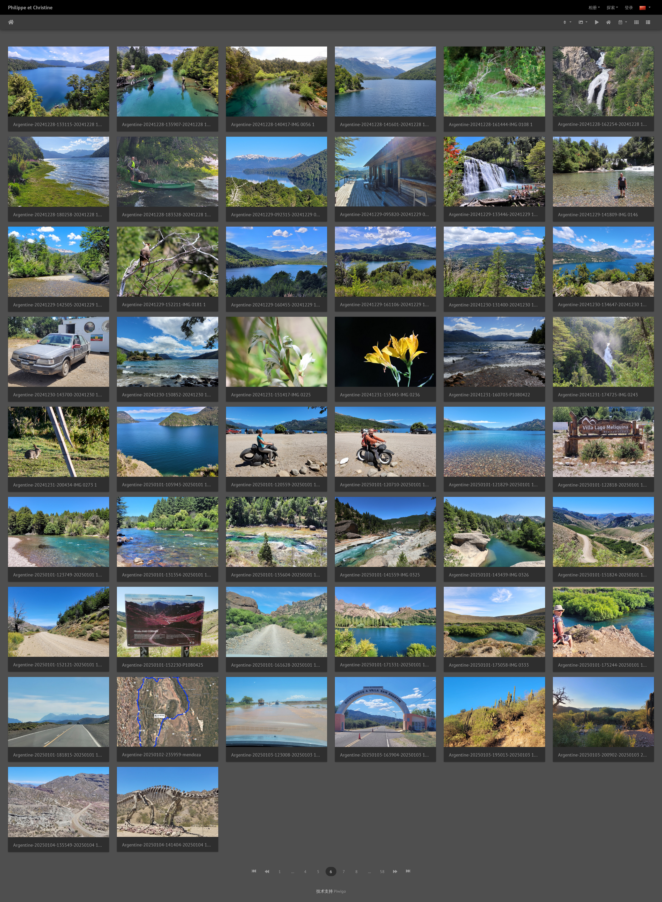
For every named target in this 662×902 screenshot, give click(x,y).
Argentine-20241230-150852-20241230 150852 (167, 394)
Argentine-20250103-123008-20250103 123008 (276, 755)
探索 (611, 7)
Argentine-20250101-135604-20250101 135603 (276, 574)
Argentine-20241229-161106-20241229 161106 (385, 304)
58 (382, 871)
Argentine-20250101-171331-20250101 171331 (385, 664)
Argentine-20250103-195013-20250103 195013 (494, 755)
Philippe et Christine (30, 7)
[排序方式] (567, 22)
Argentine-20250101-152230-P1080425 (162, 665)
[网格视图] (636, 22)
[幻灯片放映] (597, 22)
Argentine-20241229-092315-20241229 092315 (276, 214)
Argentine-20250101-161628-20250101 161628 (276, 665)
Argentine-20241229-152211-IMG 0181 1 (164, 304)
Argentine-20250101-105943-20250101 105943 (167, 484)
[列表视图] (648, 22)
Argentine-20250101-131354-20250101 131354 (167, 574)
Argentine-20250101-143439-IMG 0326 (489, 574)
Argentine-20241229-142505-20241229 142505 (58, 304)
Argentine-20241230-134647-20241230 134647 (603, 304)
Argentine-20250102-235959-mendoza (161, 754)
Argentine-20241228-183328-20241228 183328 (167, 214)
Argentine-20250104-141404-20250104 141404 (167, 844)
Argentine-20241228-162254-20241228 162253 (603, 124)
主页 (11, 22)
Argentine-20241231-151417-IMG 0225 (271, 394)
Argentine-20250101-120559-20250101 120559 (276, 484)
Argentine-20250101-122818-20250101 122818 (603, 485)
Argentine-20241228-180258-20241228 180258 (58, 214)
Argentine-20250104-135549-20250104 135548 (58, 845)
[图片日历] (622, 22)
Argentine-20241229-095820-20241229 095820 (385, 214)
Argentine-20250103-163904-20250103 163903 (385, 755)
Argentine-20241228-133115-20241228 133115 (58, 124)
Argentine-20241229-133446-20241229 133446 (494, 214)
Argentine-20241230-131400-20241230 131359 (494, 304)
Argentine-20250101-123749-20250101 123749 (58, 574)
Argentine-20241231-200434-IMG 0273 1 (55, 485)
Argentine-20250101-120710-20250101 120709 (385, 484)
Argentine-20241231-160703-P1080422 (489, 394)
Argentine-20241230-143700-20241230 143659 (58, 394)
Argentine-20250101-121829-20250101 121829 (494, 484)
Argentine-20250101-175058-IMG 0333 (489, 665)
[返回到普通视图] (609, 22)
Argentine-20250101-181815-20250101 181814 (58, 755)
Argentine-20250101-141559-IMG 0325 (380, 574)
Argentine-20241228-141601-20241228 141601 (385, 124)
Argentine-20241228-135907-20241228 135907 (167, 124)
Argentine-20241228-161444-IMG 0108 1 (491, 124)
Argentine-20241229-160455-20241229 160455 (276, 304)
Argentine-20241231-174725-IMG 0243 (598, 394)
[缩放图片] (583, 22)
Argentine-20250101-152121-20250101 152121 (58, 664)
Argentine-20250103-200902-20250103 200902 (603, 755)
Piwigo (340, 891)
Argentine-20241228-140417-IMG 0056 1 (273, 124)
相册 (593, 7)
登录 (629, 7)
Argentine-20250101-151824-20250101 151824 (603, 574)
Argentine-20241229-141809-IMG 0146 (598, 214)
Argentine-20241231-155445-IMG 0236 (380, 394)
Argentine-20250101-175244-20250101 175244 (603, 665)
